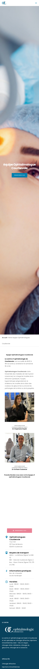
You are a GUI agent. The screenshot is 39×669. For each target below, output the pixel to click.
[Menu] (35, 3)
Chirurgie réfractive (9, 664)
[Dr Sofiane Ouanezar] (19, 447)
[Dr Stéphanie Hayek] (19, 407)
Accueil (4, 338)
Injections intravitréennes (11, 667)
